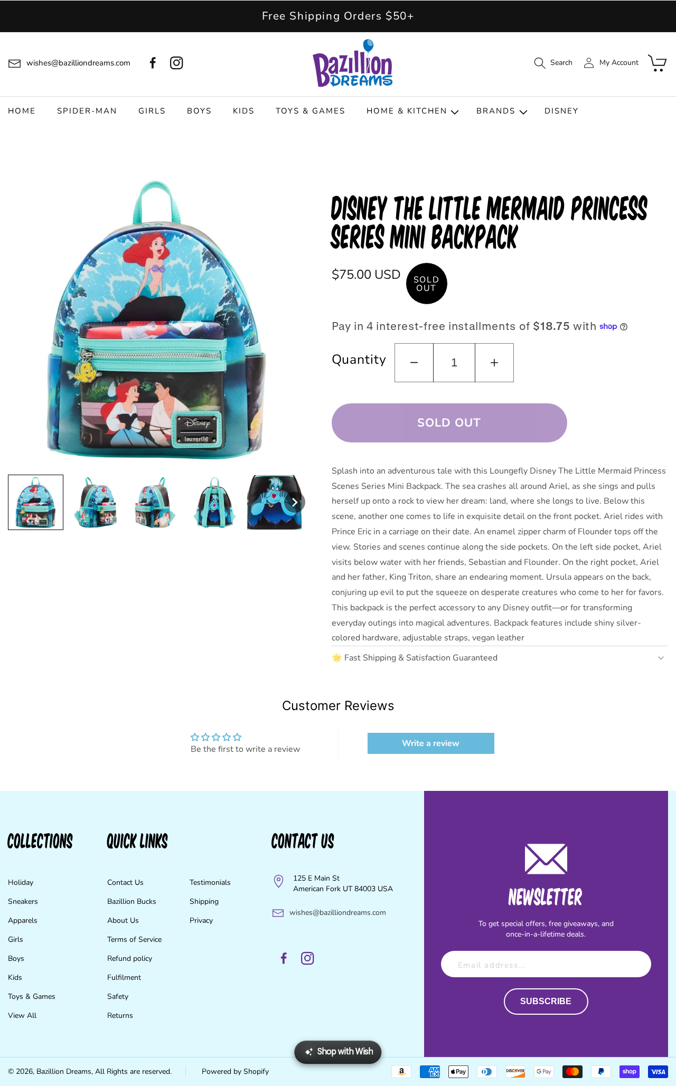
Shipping (204, 901)
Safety (117, 996)
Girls (15, 939)
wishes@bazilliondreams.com (337, 913)
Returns (120, 1016)
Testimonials (210, 882)
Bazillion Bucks (131, 901)
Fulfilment (124, 977)
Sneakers (23, 901)
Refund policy (129, 958)
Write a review (430, 743)
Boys (16, 958)
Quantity (359, 360)
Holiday (20, 882)
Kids (15, 977)
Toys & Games (31, 996)
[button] (553, 63)
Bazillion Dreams (63, 1071)
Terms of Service (134, 939)
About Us (123, 920)
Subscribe (545, 1001)
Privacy (201, 920)
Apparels (22, 920)
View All (22, 1016)
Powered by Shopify (235, 1071)
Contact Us (125, 882)
